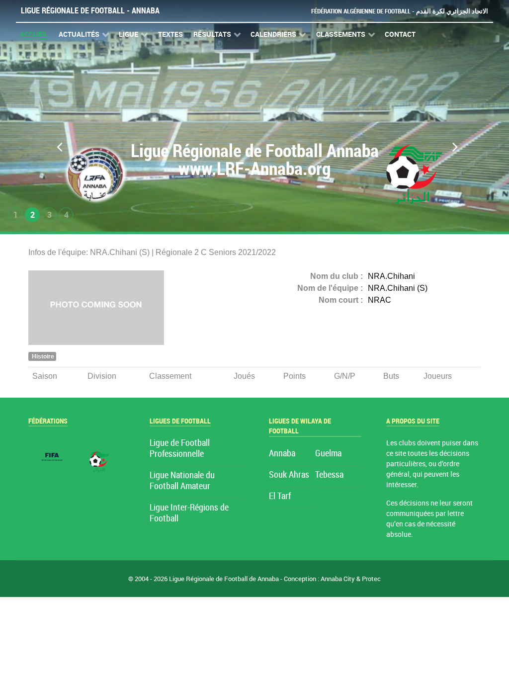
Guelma (328, 453)
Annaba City (338, 579)
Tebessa (329, 475)
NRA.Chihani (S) (397, 288)
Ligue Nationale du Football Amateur (182, 481)
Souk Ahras (289, 475)
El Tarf (280, 496)
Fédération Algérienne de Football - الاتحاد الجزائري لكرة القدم (399, 11)
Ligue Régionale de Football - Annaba (90, 10)
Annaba (282, 453)
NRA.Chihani (391, 276)
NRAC (379, 300)
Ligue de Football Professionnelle (180, 448)
